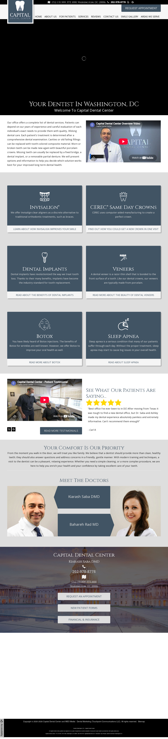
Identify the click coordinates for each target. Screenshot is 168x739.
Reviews (96, 16)
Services (83, 16)
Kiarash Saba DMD (84, 498)
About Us (50, 16)
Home (38, 16)
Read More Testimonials (61, 430)
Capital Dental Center (52, 723)
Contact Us (110, 16)
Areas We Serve (150, 16)
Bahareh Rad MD (84, 526)
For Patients (67, 16)
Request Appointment (141, 8)
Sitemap (141, 723)
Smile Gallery (129, 16)
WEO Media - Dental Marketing (78, 723)
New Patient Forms (84, 610)
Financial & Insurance (84, 621)
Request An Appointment (84, 598)
